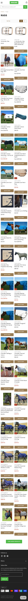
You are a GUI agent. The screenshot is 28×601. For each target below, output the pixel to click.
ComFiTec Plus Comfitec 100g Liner (20, 525)
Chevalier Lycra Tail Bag (20, 211)
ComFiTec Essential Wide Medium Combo (7, 495)
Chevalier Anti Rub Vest (19, 70)
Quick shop (7, 47)
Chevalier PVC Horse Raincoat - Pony (20, 265)
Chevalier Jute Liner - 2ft (6, 183)
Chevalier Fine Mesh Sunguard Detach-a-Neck (20, 155)
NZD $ (3, 587)
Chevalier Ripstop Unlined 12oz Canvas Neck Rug (20, 295)
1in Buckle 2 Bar (5, 41)
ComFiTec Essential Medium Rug (19, 466)
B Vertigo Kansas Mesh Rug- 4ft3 (7, 70)
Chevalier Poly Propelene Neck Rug (6, 265)
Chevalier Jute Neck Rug (19, 183)
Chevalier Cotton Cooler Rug (5, 127)
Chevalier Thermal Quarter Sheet (19, 354)
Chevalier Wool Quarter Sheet (5, 381)
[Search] (25, 7)
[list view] (25, 21)
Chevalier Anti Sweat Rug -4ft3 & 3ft (7, 99)
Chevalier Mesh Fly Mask (6, 238)
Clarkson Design (9, 597)
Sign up (4, 579)
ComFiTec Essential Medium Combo (6, 466)
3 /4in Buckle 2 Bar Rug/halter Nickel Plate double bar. (19, 43)
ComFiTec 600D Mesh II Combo (20, 381)
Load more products (14, 541)
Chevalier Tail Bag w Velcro (6, 354)
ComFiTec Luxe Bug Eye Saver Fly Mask (6, 525)
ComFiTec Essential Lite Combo (19, 409)
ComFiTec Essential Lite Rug (19, 438)
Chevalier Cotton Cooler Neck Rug (19, 99)
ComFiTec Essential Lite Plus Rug (6, 438)
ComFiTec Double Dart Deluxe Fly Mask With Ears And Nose (7, 410)
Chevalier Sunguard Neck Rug (19, 324)
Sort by (8, 21)
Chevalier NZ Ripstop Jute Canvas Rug (20, 238)
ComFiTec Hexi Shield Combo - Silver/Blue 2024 (20, 496)
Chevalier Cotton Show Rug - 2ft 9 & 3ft (7, 154)
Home (2, 11)
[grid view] (21, 21)
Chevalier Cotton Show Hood (19, 127)
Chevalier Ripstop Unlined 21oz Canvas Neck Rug (6, 325)
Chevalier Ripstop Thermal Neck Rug (6, 294)
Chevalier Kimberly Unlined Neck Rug (6, 211)
